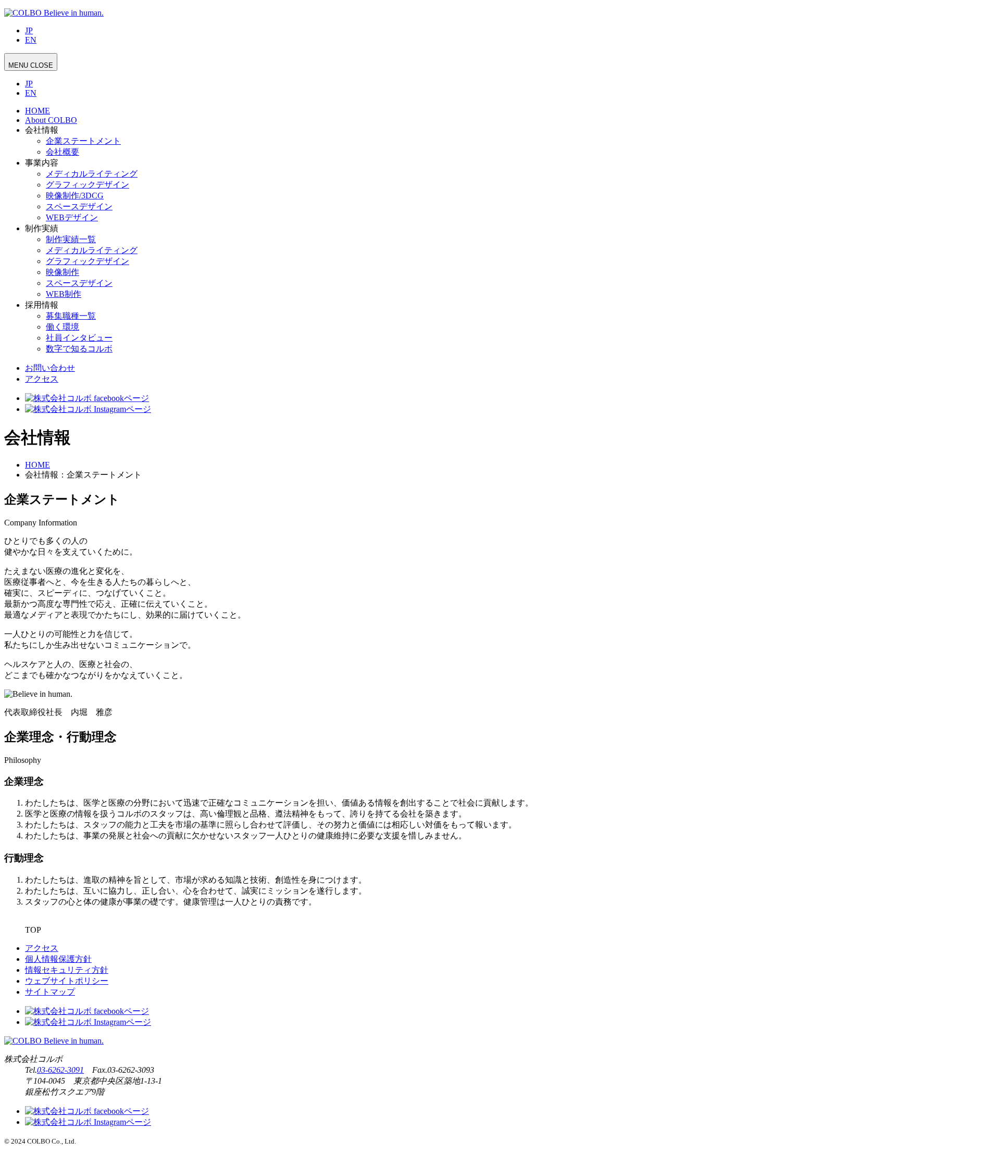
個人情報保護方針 (58, 959)
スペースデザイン (79, 206)
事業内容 (41, 162)
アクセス (41, 378)
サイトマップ (50, 991)
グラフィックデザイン (87, 184)
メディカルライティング (92, 173)
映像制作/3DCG (75, 195)
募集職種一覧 (71, 315)
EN (30, 39)
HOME (37, 110)
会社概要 (62, 151)
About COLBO (51, 120)
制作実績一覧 (71, 239)
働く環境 (62, 326)
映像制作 (62, 272)
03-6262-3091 (60, 1069)
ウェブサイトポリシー (66, 980)
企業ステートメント (83, 140)
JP (29, 30)
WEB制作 (63, 294)
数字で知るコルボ (79, 348)
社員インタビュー (79, 337)
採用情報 (41, 304)
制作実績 (41, 228)
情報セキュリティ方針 (66, 969)
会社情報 (41, 130)
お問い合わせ (50, 367)
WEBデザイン (72, 217)
